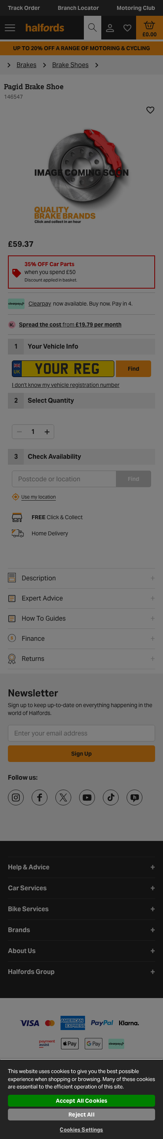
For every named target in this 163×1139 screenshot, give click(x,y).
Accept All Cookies (82, 1100)
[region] (81, 1099)
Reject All (81, 1114)
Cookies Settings (81, 1129)
